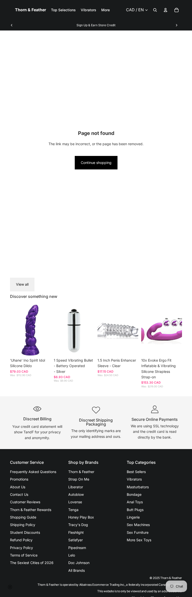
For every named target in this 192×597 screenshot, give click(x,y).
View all (22, 284)
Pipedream (77, 548)
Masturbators (138, 487)
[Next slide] (176, 25)
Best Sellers (136, 472)
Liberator (75, 487)
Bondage (134, 494)
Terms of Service (24, 555)
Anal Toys (135, 502)
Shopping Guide (23, 517)
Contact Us (19, 494)
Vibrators (134, 479)
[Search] (155, 9)
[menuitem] (105, 9)
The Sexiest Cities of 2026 (32, 563)
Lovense (75, 502)
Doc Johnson (79, 563)
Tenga (73, 510)
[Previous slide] (11, 25)
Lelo (71, 555)
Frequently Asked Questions (33, 472)
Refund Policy (21, 540)
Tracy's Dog (78, 525)
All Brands (76, 570)
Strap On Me (78, 479)
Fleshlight (76, 532)
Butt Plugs (135, 510)
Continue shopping (96, 162)
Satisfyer (75, 540)
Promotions (19, 479)
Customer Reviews (25, 502)
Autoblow (76, 494)
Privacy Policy (21, 548)
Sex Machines (138, 525)
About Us (17, 487)
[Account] (165, 9)
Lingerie (133, 517)
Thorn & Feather (81, 472)
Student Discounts (25, 532)
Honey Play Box (81, 517)
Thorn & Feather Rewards (30, 510)
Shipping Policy (22, 525)
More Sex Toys (139, 540)
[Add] (43, 347)
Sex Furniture (137, 532)
